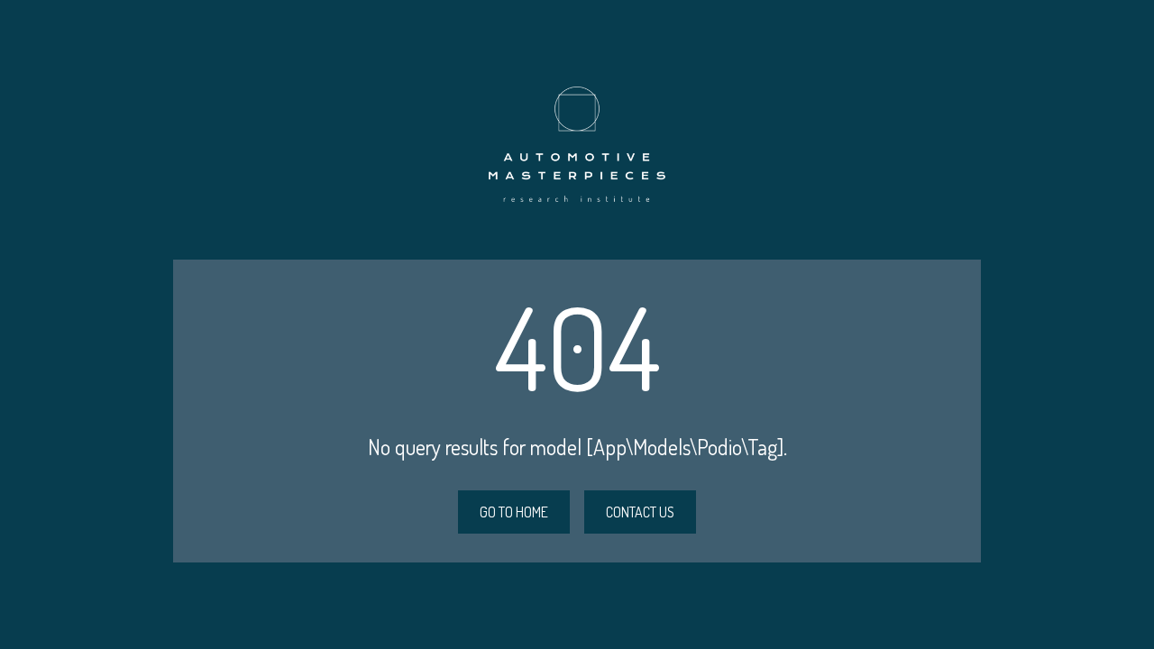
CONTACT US (640, 512)
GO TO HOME (514, 512)
